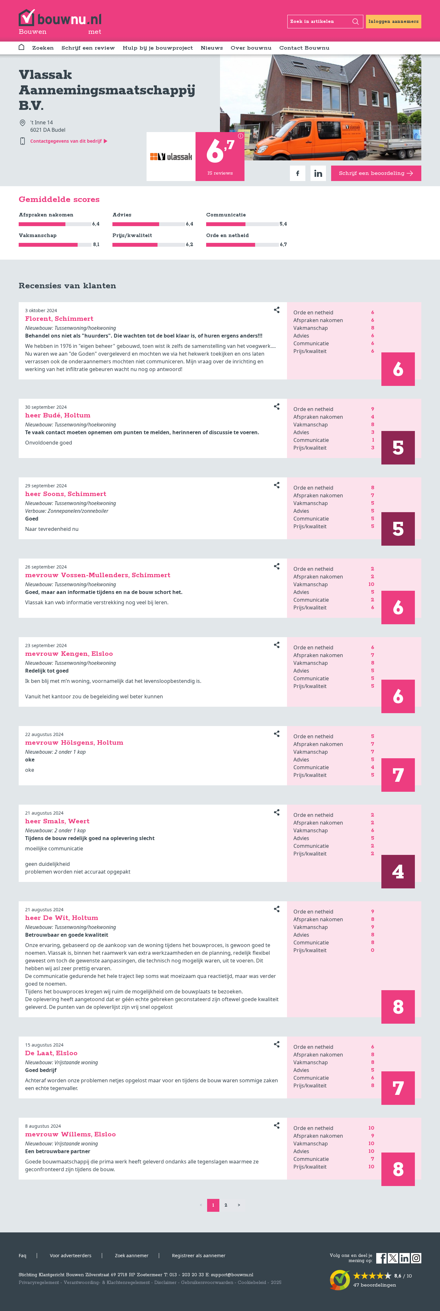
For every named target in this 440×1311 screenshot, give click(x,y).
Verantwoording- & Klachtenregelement (106, 1283)
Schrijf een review (88, 48)
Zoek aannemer (131, 1255)
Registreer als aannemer (198, 1255)
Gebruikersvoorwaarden (207, 1283)
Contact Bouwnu (304, 48)
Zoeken (43, 48)
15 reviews (220, 173)
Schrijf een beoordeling (372, 173)
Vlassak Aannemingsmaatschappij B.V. (107, 90)
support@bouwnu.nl (232, 1275)
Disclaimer (165, 1283)
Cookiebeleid (252, 1283)
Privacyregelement (39, 1283)
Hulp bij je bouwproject (158, 48)
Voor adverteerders (70, 1255)
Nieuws (212, 48)
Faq (22, 1255)
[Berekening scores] (240, 136)
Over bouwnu (251, 48)
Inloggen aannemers (393, 21)
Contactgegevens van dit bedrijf (65, 141)
